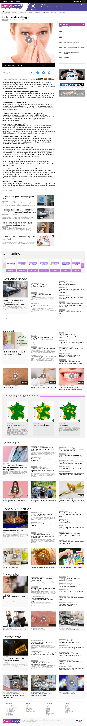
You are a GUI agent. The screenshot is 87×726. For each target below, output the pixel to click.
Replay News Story (9, 715)
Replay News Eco (9, 714)
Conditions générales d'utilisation (41, 723)
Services (67, 709)
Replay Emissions (29, 705)
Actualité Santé (29, 709)
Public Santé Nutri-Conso (11, 710)
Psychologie (48, 709)
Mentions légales (32, 723)
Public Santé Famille (10, 708)
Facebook (67, 705)
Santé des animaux (49, 716)
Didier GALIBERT (20, 20)
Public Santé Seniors (10, 705)
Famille (47, 706)
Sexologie (47, 715)
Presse (66, 712)
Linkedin (67, 707)
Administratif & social (50, 713)
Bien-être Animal (9, 712)
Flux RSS (67, 704)
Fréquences (28, 704)
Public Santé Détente (10, 706)
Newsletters (67, 708)
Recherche (28, 707)
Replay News (8, 713)
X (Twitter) (67, 706)
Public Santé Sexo (9, 709)
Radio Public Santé (10, 704)
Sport (47, 712)
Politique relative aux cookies (71, 723)
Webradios (28, 710)
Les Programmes (29, 706)
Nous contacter (29, 708)
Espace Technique (69, 711)
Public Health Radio (10, 711)
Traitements (48, 711)
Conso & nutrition (49, 705)
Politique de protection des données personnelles (56, 723)
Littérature (48, 714)
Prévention (48, 708)
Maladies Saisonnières (30, 711)
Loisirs (47, 707)
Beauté (47, 704)
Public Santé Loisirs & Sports (11, 707)
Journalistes (67, 710)
